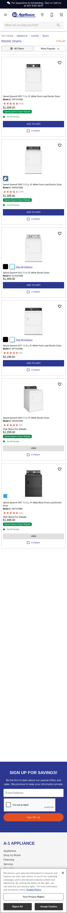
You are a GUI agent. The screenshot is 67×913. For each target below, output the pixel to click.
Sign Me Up (33, 817)
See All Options (24, 267)
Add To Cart (34, 124)
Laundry (35, 35)
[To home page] (24, 15)
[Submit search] (58, 25)
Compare (35, 131)
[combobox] (50, 48)
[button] (5, 15)
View (33, 448)
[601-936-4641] (52, 15)
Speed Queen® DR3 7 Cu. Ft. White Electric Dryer (26, 418)
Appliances (22, 35)
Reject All (17, 906)
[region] (33, 890)
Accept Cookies (48, 906)
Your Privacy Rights (33, 897)
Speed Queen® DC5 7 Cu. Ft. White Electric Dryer (26, 273)
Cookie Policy (33, 889)
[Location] (42, 15)
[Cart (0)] (61, 15)
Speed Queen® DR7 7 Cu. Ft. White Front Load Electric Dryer (31, 96)
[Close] (63, 873)
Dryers (45, 35)
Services (8, 864)
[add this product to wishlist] (59, 63)
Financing (8, 859)
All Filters (19, 48)
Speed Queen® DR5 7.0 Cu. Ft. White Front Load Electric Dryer (32, 184)
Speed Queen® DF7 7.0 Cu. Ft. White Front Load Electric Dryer (32, 345)
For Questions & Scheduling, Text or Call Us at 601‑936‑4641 (36, 4)
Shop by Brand (12, 855)
